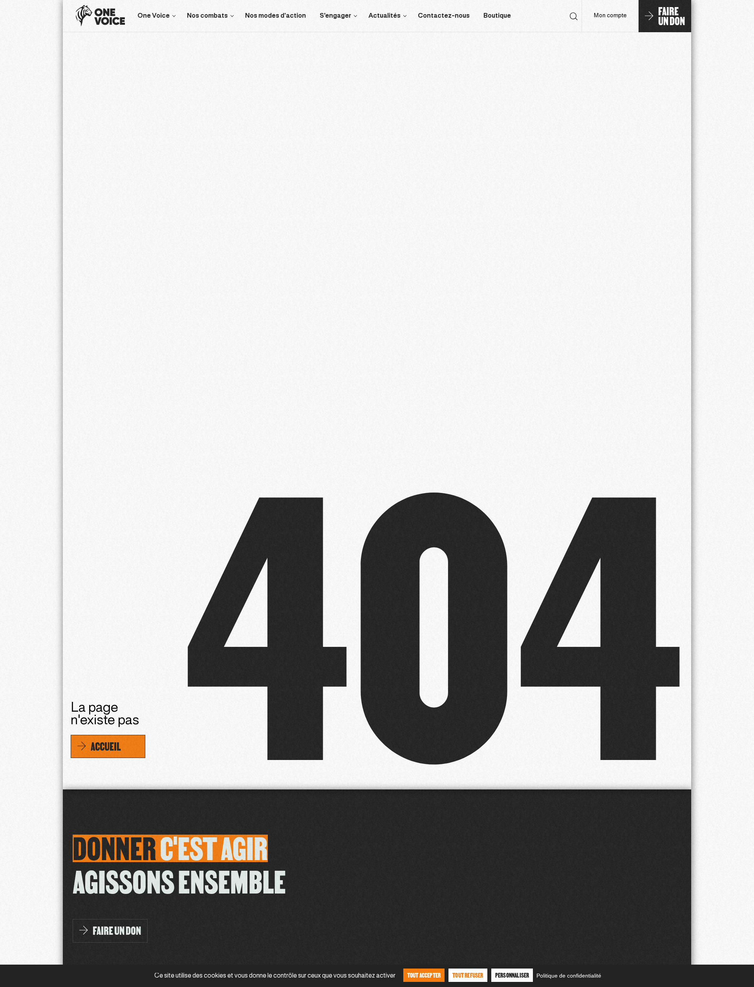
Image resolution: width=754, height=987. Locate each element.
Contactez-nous (444, 16)
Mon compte (610, 15)
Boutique (497, 16)
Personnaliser (512, 975)
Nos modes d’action (275, 16)
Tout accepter (424, 975)
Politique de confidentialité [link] (568, 975)
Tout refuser (467, 975)
